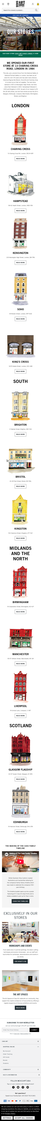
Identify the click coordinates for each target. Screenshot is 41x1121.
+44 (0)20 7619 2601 (29, 1096)
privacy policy (17, 1033)
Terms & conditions (24, 1033)
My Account (6, 1051)
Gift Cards (6, 1057)
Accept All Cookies (24, 1118)
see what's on (20, 961)
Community (7, 1069)
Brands (5, 1060)
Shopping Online (9, 1046)
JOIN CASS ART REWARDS (20, 15)
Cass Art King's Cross (24, 53)
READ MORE (20, 158)
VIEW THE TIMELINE (20, 901)
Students (6, 1063)
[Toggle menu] (3, 4)
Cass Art (5, 1041)
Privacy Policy (10, 1113)
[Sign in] (32, 4)
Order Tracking (7, 1054)
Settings (7, 1118)
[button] (20, 129)
